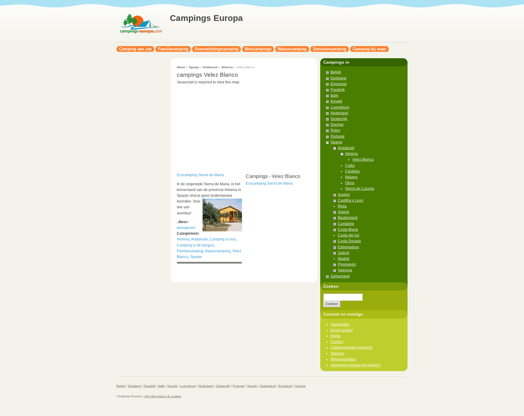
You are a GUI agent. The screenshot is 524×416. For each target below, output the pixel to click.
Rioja (342, 206)
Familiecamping (173, 49)
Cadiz (350, 165)
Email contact (342, 330)
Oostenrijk (339, 119)
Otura (349, 183)
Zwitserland (340, 276)
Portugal (337, 136)
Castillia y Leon (350, 200)
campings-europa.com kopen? (356, 365)
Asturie (343, 212)
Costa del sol (348, 235)
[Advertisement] (140, 149)
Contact (337, 342)
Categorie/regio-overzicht (351, 347)
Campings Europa (206, 18)
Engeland (339, 84)
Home (181, 67)
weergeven (186, 228)
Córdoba (352, 171)
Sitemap (337, 353)
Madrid (343, 259)
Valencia (345, 270)
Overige (337, 124)
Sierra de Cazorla (359, 188)
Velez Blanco (363, 159)
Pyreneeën (347, 264)
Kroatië (336, 101)
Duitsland (338, 78)
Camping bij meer (369, 49)
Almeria (227, 67)
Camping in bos (223, 239)
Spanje (194, 67)
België (336, 72)
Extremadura (348, 247)
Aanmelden (340, 324)
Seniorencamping (329, 49)
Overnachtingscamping (216, 49)
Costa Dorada (349, 241)
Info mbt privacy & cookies (162, 396)
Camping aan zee (135, 49)
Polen (335, 130)
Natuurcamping (292, 49)
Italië (334, 95)
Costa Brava (348, 229)
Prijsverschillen (343, 359)
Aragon (344, 195)
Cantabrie (346, 224)
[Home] (140, 35)
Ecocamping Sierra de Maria (200, 175)
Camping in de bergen (195, 245)
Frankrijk (338, 90)
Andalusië (210, 67)
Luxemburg (340, 107)
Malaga (351, 177)
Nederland (339, 113)
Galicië (343, 253)
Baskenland (348, 218)
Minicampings (258, 49)
